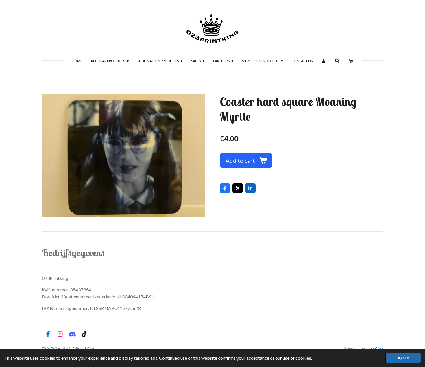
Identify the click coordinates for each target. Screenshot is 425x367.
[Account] (323, 61)
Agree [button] (403, 357)
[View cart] (350, 61)
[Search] (337, 60)
